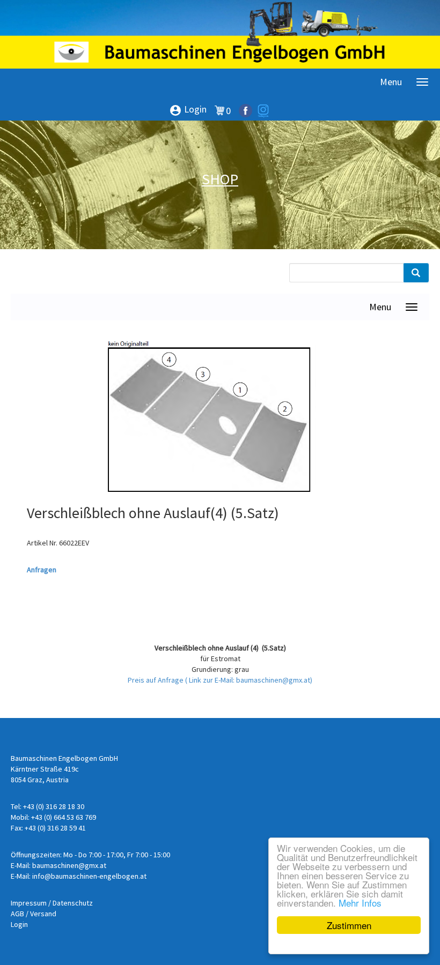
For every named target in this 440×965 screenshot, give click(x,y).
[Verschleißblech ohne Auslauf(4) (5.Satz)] (212, 420)
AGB (17, 913)
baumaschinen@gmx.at (69, 865)
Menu (391, 82)
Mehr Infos (360, 902)
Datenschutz (73, 903)
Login (188, 110)
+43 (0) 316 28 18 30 (53, 806)
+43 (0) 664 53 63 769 (63, 817)
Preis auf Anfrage (156, 680)
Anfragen (41, 569)
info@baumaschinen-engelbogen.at (89, 876)
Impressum (29, 903)
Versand (43, 913)
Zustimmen (349, 925)
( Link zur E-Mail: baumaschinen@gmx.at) (248, 680)
